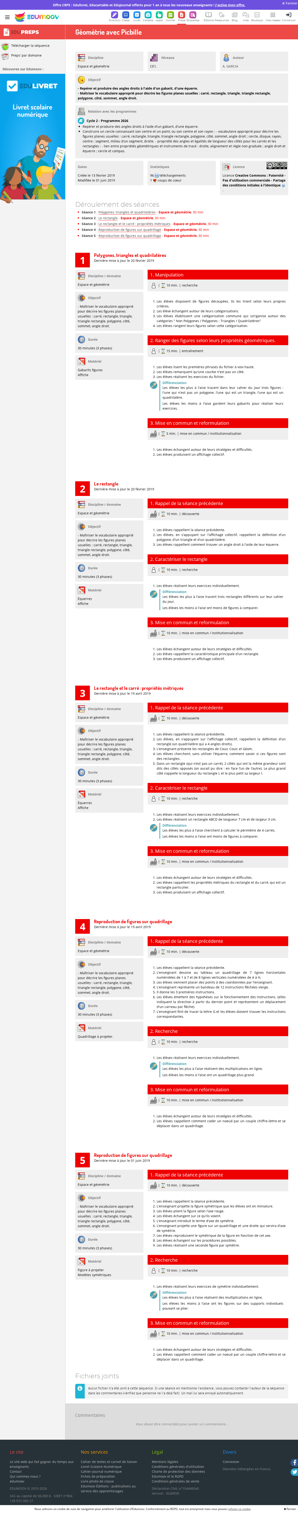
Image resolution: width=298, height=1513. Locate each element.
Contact (16, 1471)
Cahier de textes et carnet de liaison (109, 1461)
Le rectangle (108, 218)
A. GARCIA (230, 66)
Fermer (291, 3)
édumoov (17, 1481)
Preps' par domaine (26, 55)
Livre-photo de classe (97, 1481)
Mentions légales (165, 1461)
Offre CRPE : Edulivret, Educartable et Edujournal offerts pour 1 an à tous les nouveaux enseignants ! (149, 5)
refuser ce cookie (239, 1509)
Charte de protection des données (178, 1471)
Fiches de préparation (98, 1476)
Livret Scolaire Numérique (101, 1466)
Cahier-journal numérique (101, 1471)
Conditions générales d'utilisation (178, 1466)
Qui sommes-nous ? (25, 1476)
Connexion (231, 1461)
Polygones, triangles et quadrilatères (127, 212)
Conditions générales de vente (175, 1481)
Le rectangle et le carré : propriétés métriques (134, 224)
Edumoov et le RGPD (167, 1476)
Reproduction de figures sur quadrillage (129, 229)
